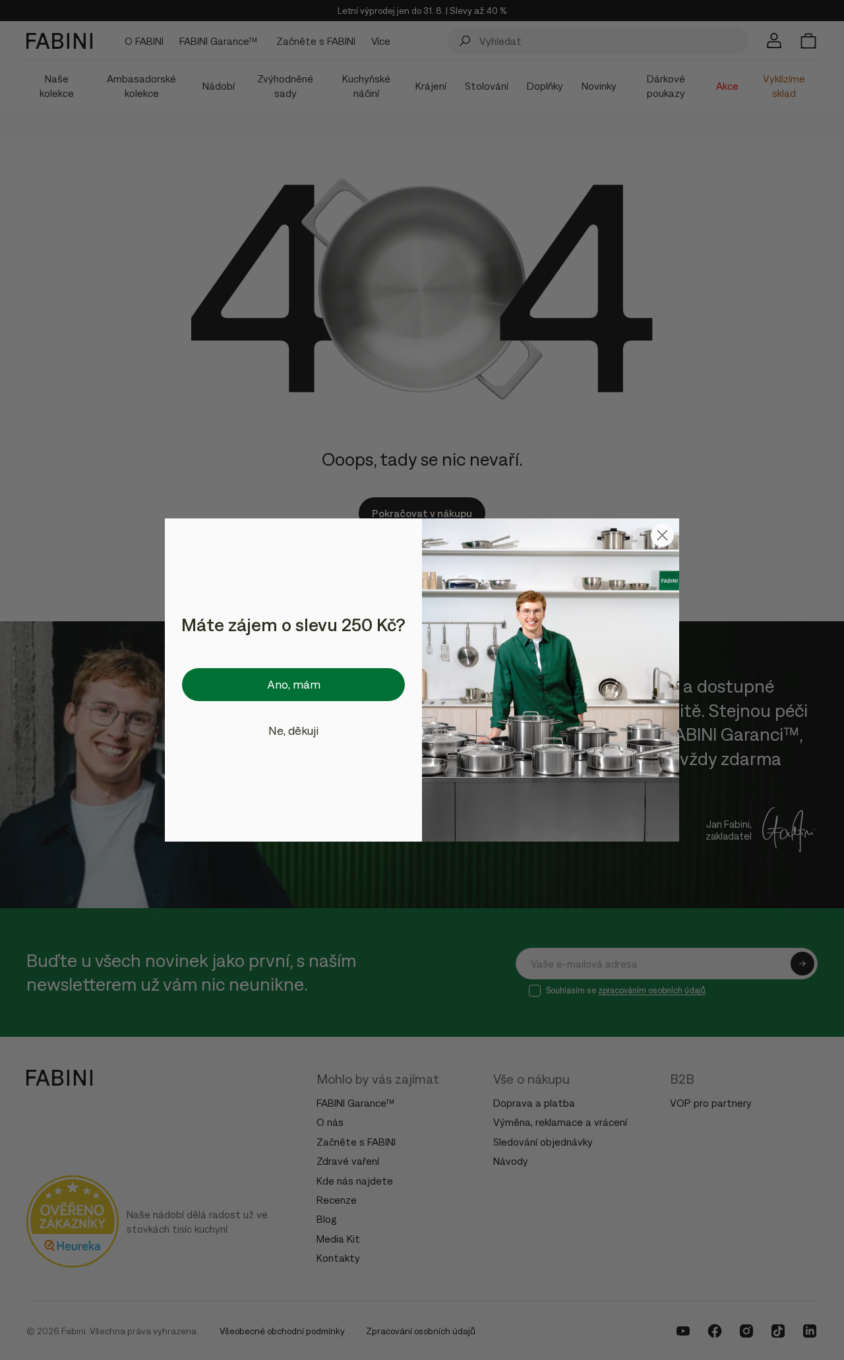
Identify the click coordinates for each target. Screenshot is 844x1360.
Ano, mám (293, 684)
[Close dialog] (662, 535)
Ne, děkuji (293, 730)
